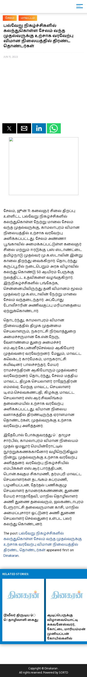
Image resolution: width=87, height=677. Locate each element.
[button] (9, 128)
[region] (37, 652)
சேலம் (10, 18)
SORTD (63, 673)
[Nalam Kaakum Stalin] (43, 193)
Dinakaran (11, 555)
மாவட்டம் (28, 18)
